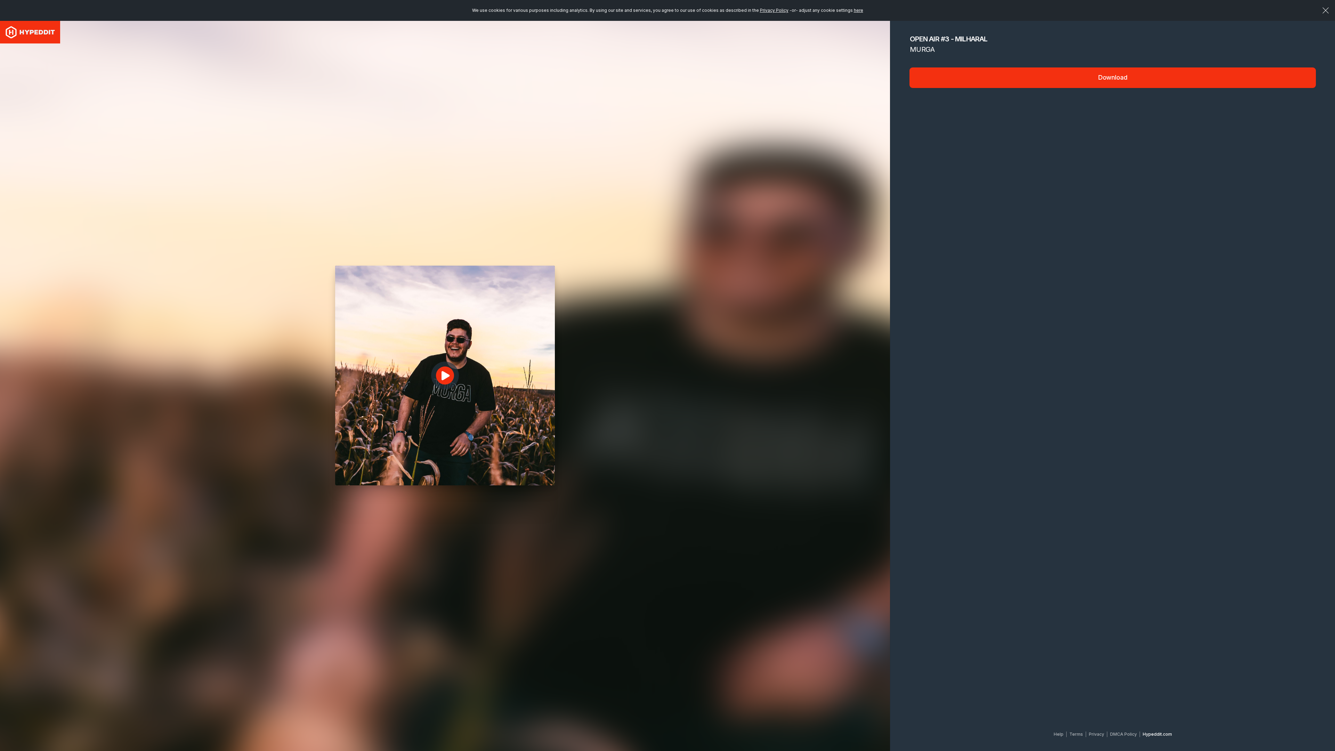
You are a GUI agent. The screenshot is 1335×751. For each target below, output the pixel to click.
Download (1112, 77)
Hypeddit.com (1157, 734)
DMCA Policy (1123, 734)
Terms (1076, 734)
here (858, 10)
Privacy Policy (774, 10)
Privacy (1096, 734)
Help (1058, 734)
